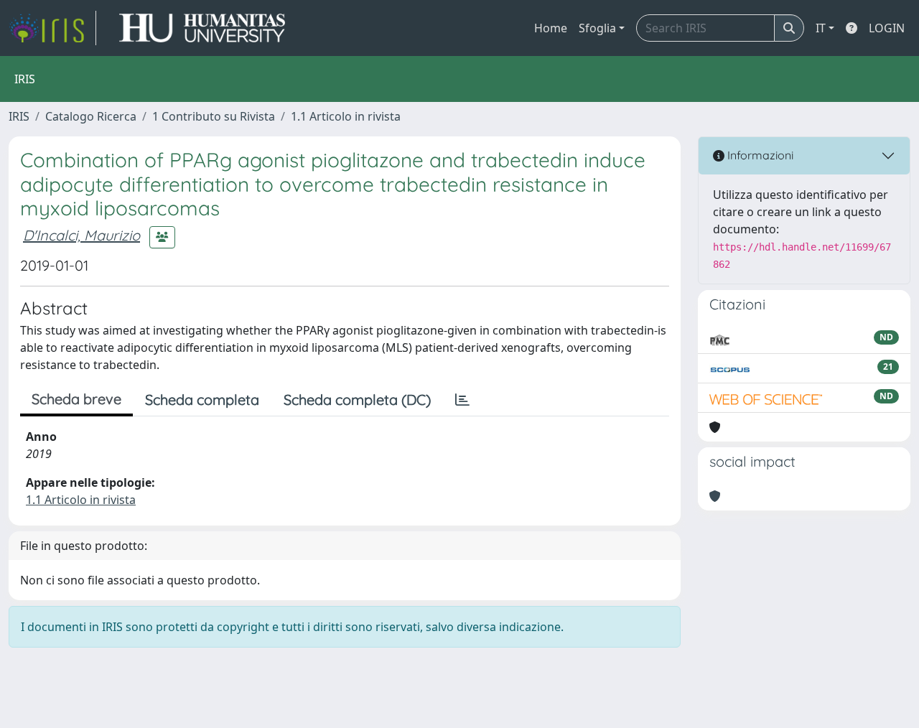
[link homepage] (52, 28)
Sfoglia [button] (597, 28)
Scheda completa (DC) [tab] (357, 400)
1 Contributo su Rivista (213, 116)
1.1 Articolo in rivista (346, 116)
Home (550, 28)
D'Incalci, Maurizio (81, 235)
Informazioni (758, 155)
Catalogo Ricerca (90, 116)
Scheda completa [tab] (202, 400)
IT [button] (821, 28)
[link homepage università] (202, 28)
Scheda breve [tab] (76, 399)
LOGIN (887, 28)
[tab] (462, 400)
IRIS (19, 116)
